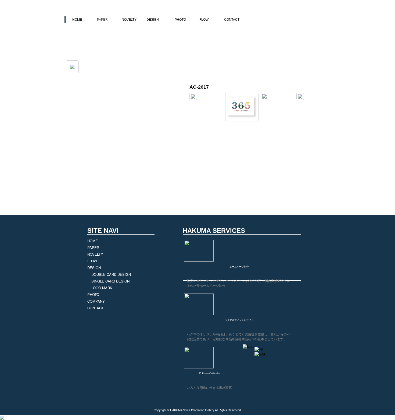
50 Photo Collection (209, 373)
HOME (77, 21)
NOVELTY (129, 21)
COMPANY (96, 301)
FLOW (205, 21)
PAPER (102, 21)
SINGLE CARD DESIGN (110, 281)
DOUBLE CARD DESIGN (111, 274)
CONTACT (231, 21)
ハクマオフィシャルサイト (239, 320)
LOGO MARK (101, 287)
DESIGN (152, 21)
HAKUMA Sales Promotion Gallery (192, 410)
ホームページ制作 (239, 266)
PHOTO (180, 21)
